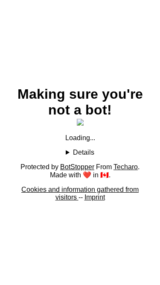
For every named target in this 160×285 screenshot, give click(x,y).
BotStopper (77, 166)
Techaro (125, 166)
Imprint (94, 197)
